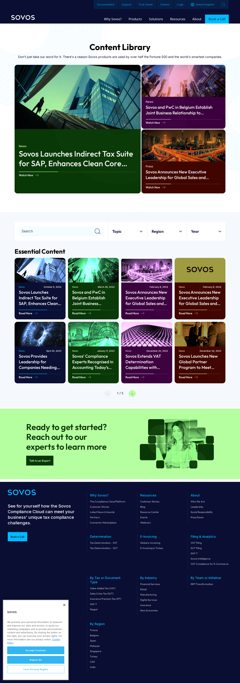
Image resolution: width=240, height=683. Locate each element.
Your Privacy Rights (35, 669)
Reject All (36, 659)
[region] (36, 640)
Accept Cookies (36, 650)
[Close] (64, 605)
